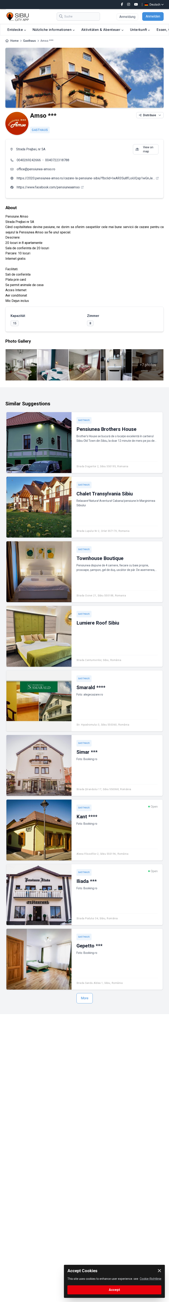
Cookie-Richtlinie (150, 1278)
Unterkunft (139, 30)
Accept (114, 1290)
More (84, 998)
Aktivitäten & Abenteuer (101, 30)
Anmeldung (127, 17)
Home (14, 40)
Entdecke (15, 30)
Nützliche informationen (53, 30)
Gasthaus (29, 40)
